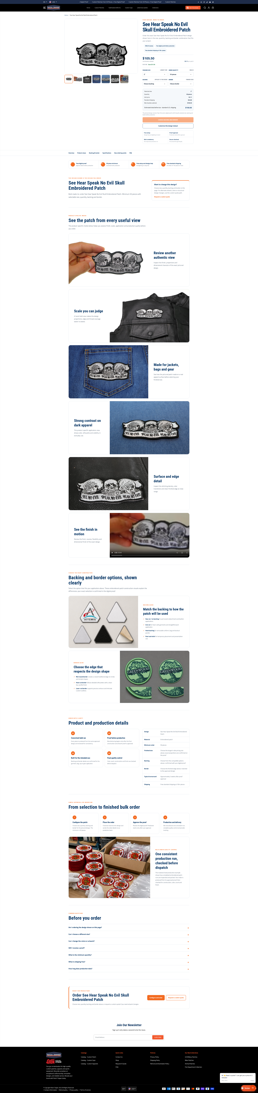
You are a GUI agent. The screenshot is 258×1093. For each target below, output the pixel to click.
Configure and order (155, 997)
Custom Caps (129, 8)
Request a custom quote (162, 197)
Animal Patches (190, 1064)
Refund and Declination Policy (159, 1064)
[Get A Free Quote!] (193, 7)
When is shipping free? (77, 961)
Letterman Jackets (142, 8)
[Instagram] (201, 2)
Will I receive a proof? (77, 948)
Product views (81, 153)
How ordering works (120, 153)
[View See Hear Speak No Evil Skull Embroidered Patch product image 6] (115, 79)
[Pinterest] (204, 2)
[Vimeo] (213, 2)
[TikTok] (207, 2)
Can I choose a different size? (79, 934)
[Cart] (213, 7)
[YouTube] (210, 2)
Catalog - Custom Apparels (89, 1064)
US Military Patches (191, 1057)
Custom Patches (99, 8)
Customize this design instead (168, 126)
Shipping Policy (155, 1060)
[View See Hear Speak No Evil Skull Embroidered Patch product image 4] (96, 79)
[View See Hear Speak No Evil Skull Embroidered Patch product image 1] (68, 79)
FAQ (130, 153)
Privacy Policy (154, 1057)
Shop (117, 1060)
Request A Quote (121, 1064)
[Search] (205, 7)
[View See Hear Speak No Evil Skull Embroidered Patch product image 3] (87, 79)
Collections (155, 8)
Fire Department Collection (193, 1067)
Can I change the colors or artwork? (82, 941)
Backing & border (94, 153)
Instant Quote (248, 1088)
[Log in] (209, 7)
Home (88, 8)
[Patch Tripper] (53, 7)
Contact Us (119, 1057)
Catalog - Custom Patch (88, 1057)
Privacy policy (74, 1090)
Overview (71, 153)
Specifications (106, 153)
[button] (44, 7)
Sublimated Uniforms (115, 8)
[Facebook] (198, 2)
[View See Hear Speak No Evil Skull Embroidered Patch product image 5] (106, 79)
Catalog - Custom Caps (88, 1060)
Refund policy (63, 1090)
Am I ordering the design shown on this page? (85, 927)
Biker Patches (189, 1060)
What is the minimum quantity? (80, 955)
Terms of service (85, 1090)
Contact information (50, 1090)
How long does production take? (80, 968)
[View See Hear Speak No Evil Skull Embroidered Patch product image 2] (78, 79)
